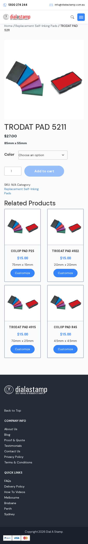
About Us (10, 429)
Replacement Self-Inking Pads (36, 26)
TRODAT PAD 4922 (65, 251)
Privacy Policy (13, 457)
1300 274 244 (17, 5)
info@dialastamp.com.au (70, 4)
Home (8, 26)
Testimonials (13, 446)
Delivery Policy (14, 486)
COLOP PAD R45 (65, 327)
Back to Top (12, 410)
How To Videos (14, 492)
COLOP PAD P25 (22, 251)
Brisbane (10, 503)
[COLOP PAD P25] (22, 227)
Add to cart (44, 171)
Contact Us (12, 451)
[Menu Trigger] (81, 17)
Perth (8, 509)
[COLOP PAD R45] (65, 303)
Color (9, 154)
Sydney (9, 514)
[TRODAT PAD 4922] (65, 227)
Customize (22, 273)
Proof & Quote (14, 440)
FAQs (7, 481)
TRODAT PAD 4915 (22, 327)
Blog (7, 435)
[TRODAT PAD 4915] (22, 303)
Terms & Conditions (18, 462)
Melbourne (11, 497)
